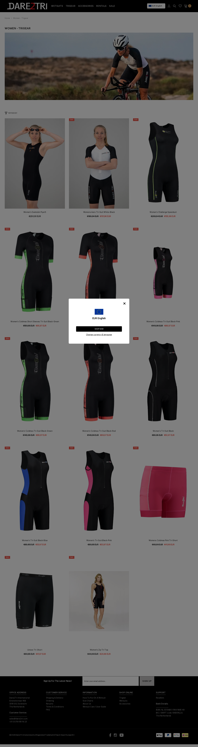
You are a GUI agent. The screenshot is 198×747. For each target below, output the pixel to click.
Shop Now (99, 329)
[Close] (124, 303)
